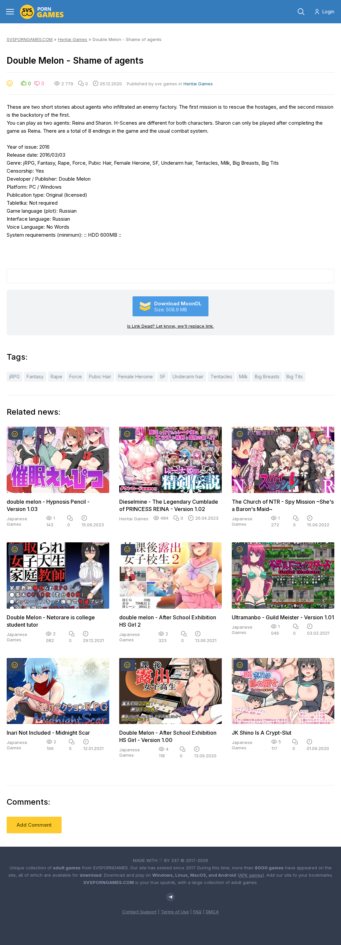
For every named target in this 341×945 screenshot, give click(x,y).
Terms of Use (175, 911)
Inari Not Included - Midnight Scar (48, 732)
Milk (243, 376)
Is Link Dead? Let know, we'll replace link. (170, 326)
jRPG (14, 376)
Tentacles (221, 376)
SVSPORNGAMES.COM (30, 39)
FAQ (197, 911)
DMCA (212, 911)
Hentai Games (72, 39)
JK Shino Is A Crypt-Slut (261, 732)
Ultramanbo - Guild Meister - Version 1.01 (283, 617)
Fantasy (35, 376)
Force (75, 376)
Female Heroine (135, 376)
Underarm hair (187, 376)
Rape (56, 376)
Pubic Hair (100, 376)
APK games (251, 875)
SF (163, 376)
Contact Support (139, 911)
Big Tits (294, 376)
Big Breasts (267, 376)
